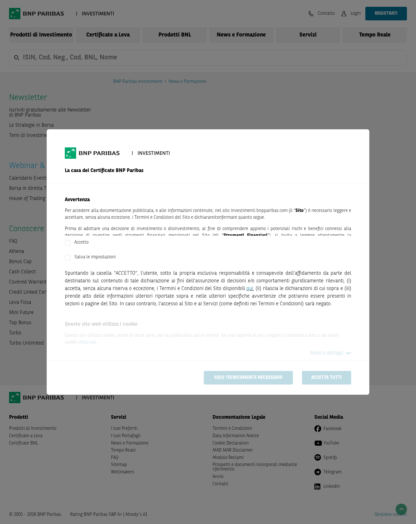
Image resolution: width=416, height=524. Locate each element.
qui (249, 288)
